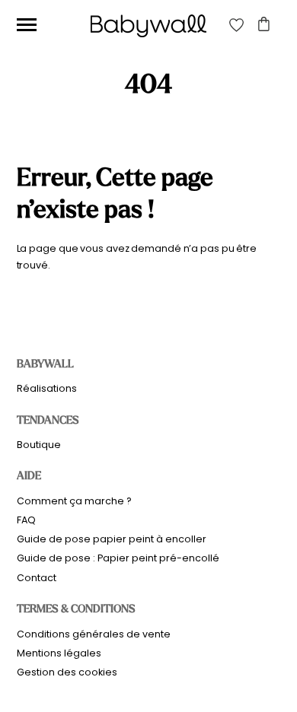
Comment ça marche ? (74, 500)
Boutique (39, 444)
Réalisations (47, 388)
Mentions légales (59, 653)
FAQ (26, 519)
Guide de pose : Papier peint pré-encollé (118, 557)
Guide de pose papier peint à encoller (111, 538)
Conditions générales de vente (94, 634)
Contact (36, 577)
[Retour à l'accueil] (148, 25)
